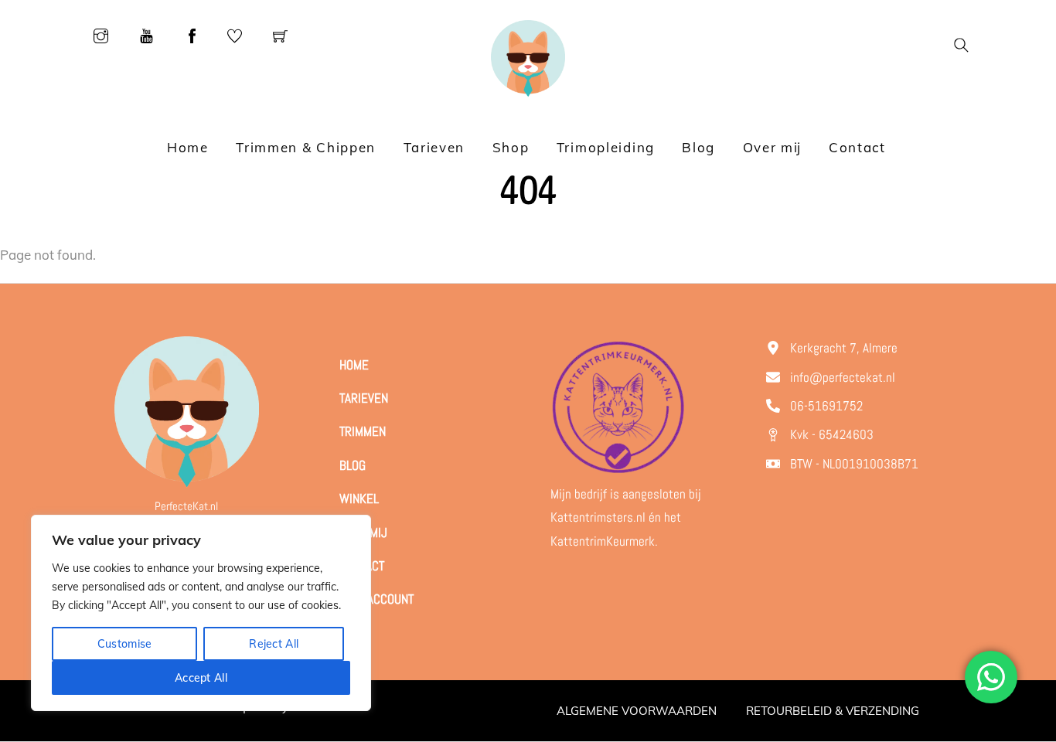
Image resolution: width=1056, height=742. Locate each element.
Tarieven (434, 147)
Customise (124, 644)
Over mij (772, 147)
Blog (698, 147)
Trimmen (362, 431)
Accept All (201, 678)
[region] (201, 613)
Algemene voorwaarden (637, 710)
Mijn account (376, 599)
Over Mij (363, 532)
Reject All (273, 644)
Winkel (359, 498)
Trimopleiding (606, 147)
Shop (511, 147)
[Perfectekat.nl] (527, 57)
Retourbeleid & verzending (832, 710)
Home (188, 147)
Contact (857, 147)
